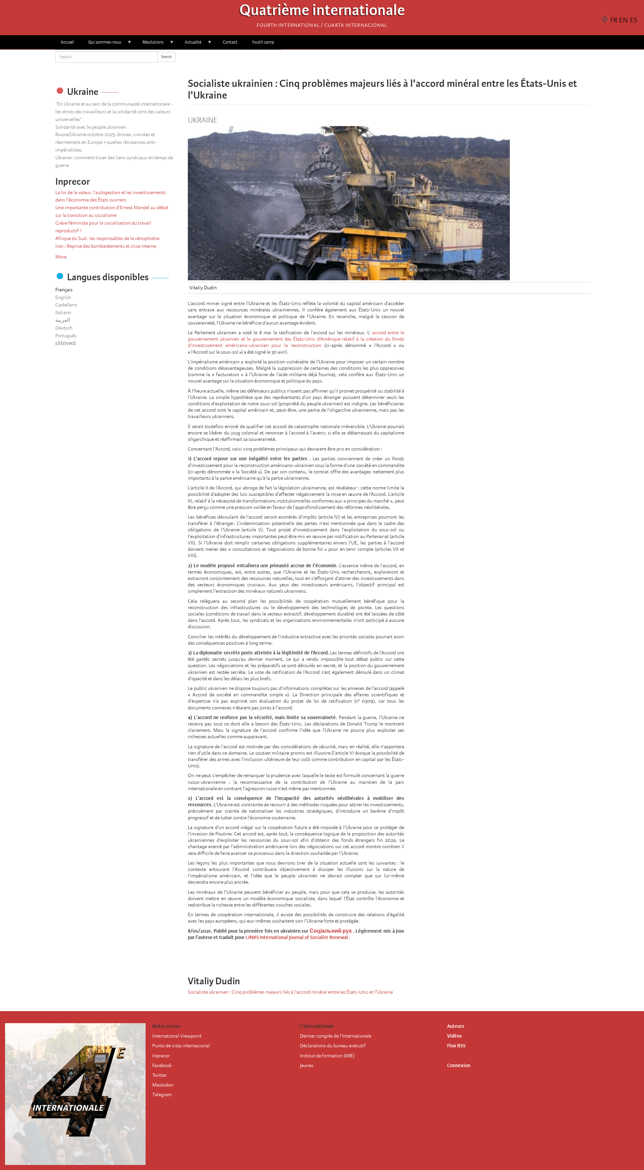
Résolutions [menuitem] (149, 44)
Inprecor (161, 1056)
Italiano (63, 312)
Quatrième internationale (322, 12)
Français (63, 290)
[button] (408, 63)
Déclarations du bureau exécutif (333, 1046)
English (63, 297)
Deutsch (63, 328)
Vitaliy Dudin (203, 288)
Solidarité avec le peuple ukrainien (90, 127)
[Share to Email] (398, 63)
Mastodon (162, 1085)
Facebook (162, 1065)
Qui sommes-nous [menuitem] (101, 44)
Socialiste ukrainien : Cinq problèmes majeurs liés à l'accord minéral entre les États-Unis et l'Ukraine (290, 992)
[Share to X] (379, 63)
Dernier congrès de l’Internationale (335, 1036)
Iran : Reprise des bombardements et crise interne (105, 246)
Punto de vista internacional (181, 1046)
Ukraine (202, 120)
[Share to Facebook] (370, 63)
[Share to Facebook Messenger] (389, 63)
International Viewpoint (177, 1036)
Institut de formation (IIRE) (327, 1056)
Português (65, 336)
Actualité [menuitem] (189, 44)
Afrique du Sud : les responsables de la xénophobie (107, 238)
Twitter (159, 1075)
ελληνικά (65, 343)
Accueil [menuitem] (67, 42)
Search (166, 57)
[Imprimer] (412, 954)
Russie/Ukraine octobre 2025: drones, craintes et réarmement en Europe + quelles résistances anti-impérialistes (106, 142)
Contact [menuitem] (230, 42)
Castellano (66, 305)
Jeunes (306, 1065)
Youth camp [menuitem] (263, 42)
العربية (62, 320)
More (60, 257)
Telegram (162, 1095)
